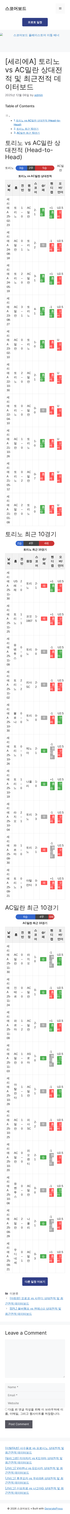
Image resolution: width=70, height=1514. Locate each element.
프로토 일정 (35, 22)
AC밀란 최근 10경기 (28, 132)
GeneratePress (54, 1508)
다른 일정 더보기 (35, 1281)
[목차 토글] (7, 116)
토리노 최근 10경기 (27, 128)
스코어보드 (15, 8)
